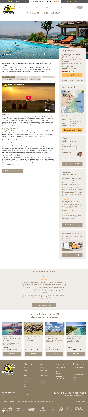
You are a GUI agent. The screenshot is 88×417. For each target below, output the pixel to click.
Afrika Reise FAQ (60, 379)
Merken (64, 80)
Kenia (25, 370)
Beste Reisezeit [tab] (22, 79)
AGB (53, 401)
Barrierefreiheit (22, 401)
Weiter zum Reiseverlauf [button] (12, 171)
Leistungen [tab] (8, 79)
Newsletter (76, 377)
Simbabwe (26, 378)
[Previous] (3, 40)
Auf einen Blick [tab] (8, 76)
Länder (23, 7)
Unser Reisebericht (74, 163)
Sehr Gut (48, 1)
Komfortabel (43, 370)
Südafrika (26, 389)
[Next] (85, 40)
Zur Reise (12, 353)
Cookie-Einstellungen (44, 401)
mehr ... (75, 380)
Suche (41, 384)
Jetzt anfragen (72, 75)
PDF (71, 80)
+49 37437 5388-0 (77, 393)
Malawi (26, 381)
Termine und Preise (72, 130)
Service (62, 7)
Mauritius (26, 395)
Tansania (11, 20)
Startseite (4, 20)
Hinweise (56, 1)
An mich (78, 80)
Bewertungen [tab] (48, 76)
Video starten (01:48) (72, 255)
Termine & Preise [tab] (35, 79)
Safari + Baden (44, 375)
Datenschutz (32, 401)
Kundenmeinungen (78, 374)
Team (74, 372)
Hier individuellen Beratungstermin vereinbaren (74, 395)
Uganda (26, 384)
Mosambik (26, 392)
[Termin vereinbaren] (78, 7)
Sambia (25, 375)
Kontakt (5, 401)
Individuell (43, 373)
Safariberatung (60, 376)
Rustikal (42, 367)
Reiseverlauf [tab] (21, 76)
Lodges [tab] (35, 76)
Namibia (26, 386)
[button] (3, 392)
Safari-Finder (43, 7)
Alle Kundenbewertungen (72, 225)
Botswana (26, 373)
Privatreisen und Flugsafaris (22, 20)
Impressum (13, 401)
